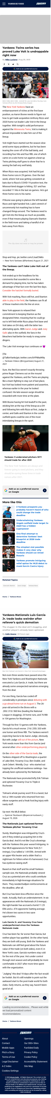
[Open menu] (3, 3)
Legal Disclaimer (10, 1061)
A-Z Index (6, 1066)
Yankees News (33, 585)
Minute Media (14, 1077)
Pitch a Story (8, 1052)
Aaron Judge (31, 329)
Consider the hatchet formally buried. (20, 290)
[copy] (17, 64)
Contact (6, 1043)
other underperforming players (31, 747)
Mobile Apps (8, 1047)
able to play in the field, (13, 300)
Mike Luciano (11, 60)
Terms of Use (8, 1057)
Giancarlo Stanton (9, 585)
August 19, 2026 (9, 818)
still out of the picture (28, 739)
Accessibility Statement (35, 1061)
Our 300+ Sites (31, 1043)
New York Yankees (16, 107)
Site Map (28, 1066)
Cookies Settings (10, 1070)
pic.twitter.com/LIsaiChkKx (30, 257)
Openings (28, 1038)
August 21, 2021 (41, 260)
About (5, 1038)
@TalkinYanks (9, 357)
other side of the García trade (23, 753)
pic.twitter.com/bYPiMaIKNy (31, 357)
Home (4, 597)
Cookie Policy (30, 1057)
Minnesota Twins (22, 129)
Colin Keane (10, 634)
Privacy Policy (31, 1052)
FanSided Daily (31, 1047)
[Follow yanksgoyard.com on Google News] (45, 490)
